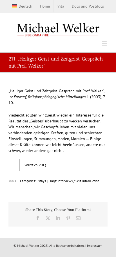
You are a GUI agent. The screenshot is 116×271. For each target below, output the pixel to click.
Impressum (94, 245)
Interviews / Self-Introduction (78, 181)
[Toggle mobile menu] (105, 43)
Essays (41, 181)
